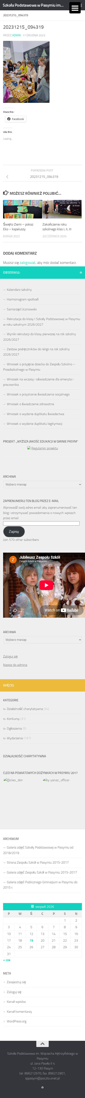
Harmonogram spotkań (23, 299)
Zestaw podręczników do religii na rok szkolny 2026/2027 (36, 351)
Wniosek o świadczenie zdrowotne (30, 404)
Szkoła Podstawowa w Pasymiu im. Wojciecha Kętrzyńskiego (33, 5)
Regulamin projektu (44, 448)
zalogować (27, 263)
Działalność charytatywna (25, 709)
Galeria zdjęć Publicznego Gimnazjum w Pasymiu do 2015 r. (40, 884)
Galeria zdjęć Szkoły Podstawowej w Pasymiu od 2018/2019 (38, 850)
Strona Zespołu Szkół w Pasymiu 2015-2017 (38, 862)
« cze (6, 960)
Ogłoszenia (14, 728)
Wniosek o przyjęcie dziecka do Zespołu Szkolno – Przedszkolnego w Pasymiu (39, 367)
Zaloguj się (10, 656)
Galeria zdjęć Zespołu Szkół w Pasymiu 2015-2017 (42, 872)
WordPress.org (16, 1021)
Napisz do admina (15, 665)
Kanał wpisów (16, 1002)
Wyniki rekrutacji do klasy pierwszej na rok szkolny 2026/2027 (39, 336)
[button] (22, 780)
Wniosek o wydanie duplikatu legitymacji (34, 424)
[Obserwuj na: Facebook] (81, 272)
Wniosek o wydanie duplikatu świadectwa (35, 414)
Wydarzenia (15, 738)
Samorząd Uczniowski (22, 309)
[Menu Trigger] (75, 7)
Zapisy (14, 531)
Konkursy (13, 719)
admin (16, 35)
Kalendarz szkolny (19, 290)
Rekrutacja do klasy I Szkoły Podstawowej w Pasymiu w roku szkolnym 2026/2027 (41, 321)
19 (31, 940)
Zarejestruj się (16, 982)
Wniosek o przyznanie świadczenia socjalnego (38, 394)
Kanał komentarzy (19, 1012)
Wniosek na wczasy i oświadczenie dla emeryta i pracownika (38, 382)
